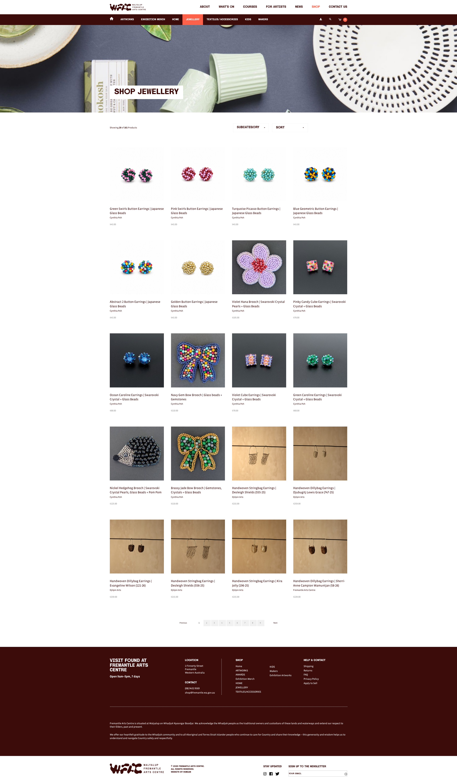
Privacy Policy (311, 678)
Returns (308, 670)
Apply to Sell (310, 683)
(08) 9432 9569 (192, 688)
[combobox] (290, 127)
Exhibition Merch (153, 19)
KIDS (248, 19)
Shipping (308, 666)
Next (275, 623)
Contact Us (338, 7)
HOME (175, 19)
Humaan (187, 772)
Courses (250, 7)
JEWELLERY (192, 19)
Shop (316, 7)
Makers (263, 19)
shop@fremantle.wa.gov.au (200, 692)
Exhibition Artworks (281, 675)
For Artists (276, 7)
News (299, 7)
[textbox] (290, 127)
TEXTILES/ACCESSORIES (222, 19)
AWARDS (240, 674)
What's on (226, 7)
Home (239, 666)
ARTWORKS (127, 19)
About (205, 7)
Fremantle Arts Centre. (191, 766)
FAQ (306, 674)
